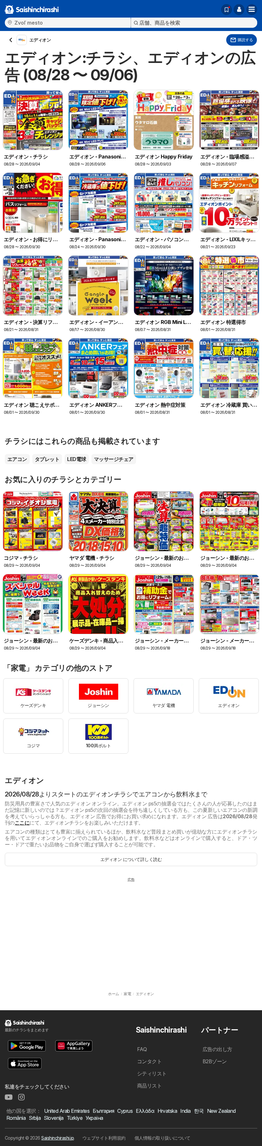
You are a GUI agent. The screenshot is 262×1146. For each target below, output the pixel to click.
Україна (94, 1118)
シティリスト (152, 1073)
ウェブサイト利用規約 (104, 1138)
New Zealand (221, 1111)
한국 (199, 1111)
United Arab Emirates (66, 1111)
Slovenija (53, 1118)
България (103, 1111)
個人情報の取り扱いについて (162, 1138)
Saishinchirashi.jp (57, 1138)
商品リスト (149, 1085)
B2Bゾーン (215, 1061)
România (16, 1118)
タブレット (47, 459)
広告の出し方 (217, 1049)
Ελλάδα (145, 1111)
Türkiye (74, 1118)
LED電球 (76, 459)
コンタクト (149, 1061)
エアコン (17, 459)
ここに (22, 822)
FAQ (142, 1049)
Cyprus (125, 1111)
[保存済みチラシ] (226, 9)
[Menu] (251, 9)
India (185, 1111)
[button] (239, 9)
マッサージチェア (114, 459)
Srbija (35, 1118)
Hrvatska (167, 1111)
